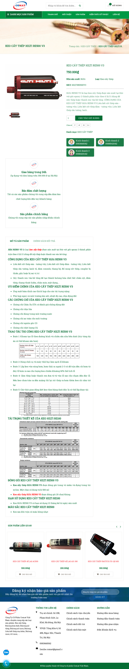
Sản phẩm (80, 14)
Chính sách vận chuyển (78, 613)
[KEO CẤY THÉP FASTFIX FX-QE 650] (103, 545)
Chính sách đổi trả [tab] (44, 241)
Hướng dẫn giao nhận (108, 624)
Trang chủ (53, 14)
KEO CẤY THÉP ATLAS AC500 (25, 561)
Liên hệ (116, 14)
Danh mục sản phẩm (22, 14)
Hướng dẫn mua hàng (108, 613)
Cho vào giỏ (26, 574)
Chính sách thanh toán (77, 618)
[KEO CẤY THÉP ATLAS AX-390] (64, 545)
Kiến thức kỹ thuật (98, 14)
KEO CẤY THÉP (85, 132)
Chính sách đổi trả (75, 624)
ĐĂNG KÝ (100, 597)
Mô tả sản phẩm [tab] (19, 241)
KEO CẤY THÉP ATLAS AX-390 (64, 561)
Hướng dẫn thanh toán (108, 618)
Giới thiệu (66, 14)
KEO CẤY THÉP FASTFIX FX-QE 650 (103, 561)
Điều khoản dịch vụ (106, 629)
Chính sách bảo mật (76, 629)
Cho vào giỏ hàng (88, 118)
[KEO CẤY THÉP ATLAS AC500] (25, 545)
